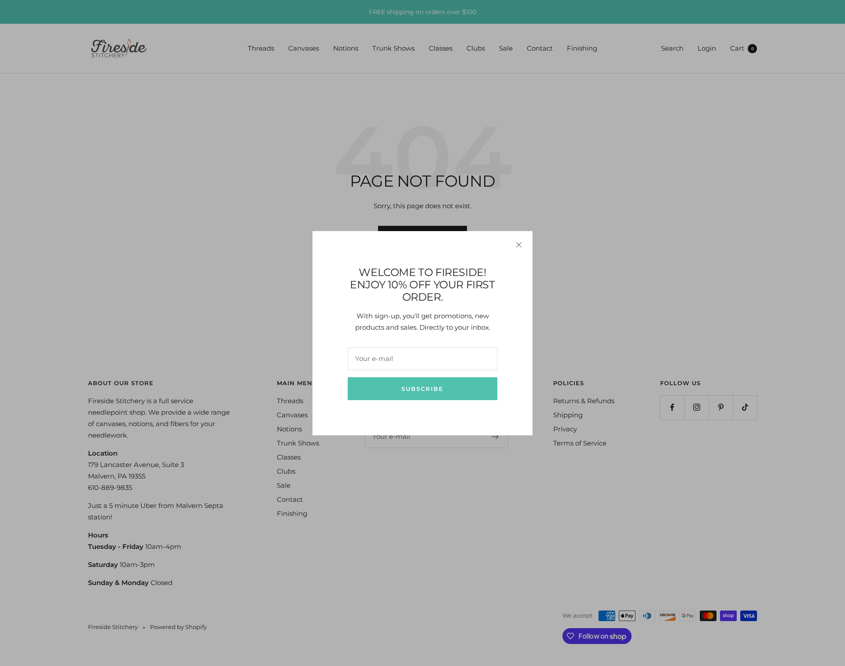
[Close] (519, 245)
